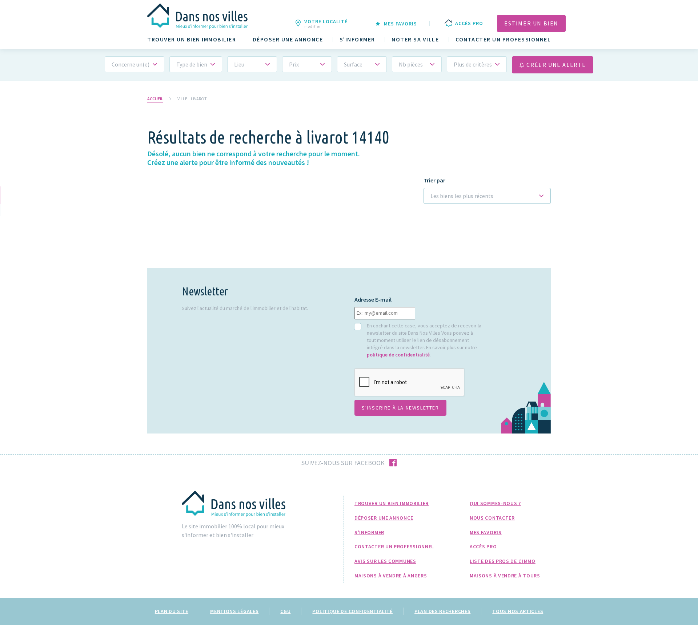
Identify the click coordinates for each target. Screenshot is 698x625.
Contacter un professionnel (503, 39)
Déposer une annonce (288, 39)
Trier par (434, 180)
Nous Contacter (492, 518)
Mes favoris (486, 532)
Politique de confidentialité (352, 611)
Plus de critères (473, 64)
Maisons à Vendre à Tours (505, 575)
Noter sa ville (415, 39)
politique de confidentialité (398, 354)
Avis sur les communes (385, 561)
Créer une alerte (555, 64)
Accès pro (483, 546)
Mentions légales (234, 611)
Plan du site (171, 611)
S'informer (357, 39)
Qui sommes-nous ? (495, 503)
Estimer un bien (531, 23)
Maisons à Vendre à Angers (390, 575)
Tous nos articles (517, 611)
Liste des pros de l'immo (502, 561)
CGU (285, 611)
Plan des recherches (442, 611)
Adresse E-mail (373, 299)
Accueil (155, 98)
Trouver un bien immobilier (191, 39)
